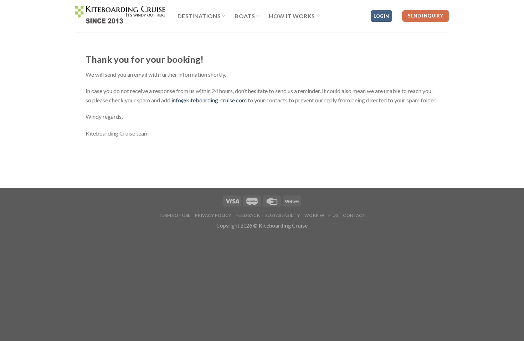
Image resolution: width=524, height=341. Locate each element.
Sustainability (282, 215)
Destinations (199, 15)
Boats (245, 15)
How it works (292, 15)
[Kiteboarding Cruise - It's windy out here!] (121, 16)
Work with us (321, 215)
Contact (354, 215)
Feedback (248, 215)
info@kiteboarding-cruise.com (209, 100)
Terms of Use (175, 215)
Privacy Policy (213, 215)
